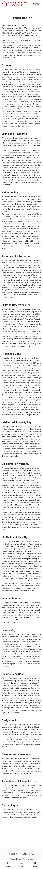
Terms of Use (27, 859)
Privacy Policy (15, 859)
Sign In (36, 4)
